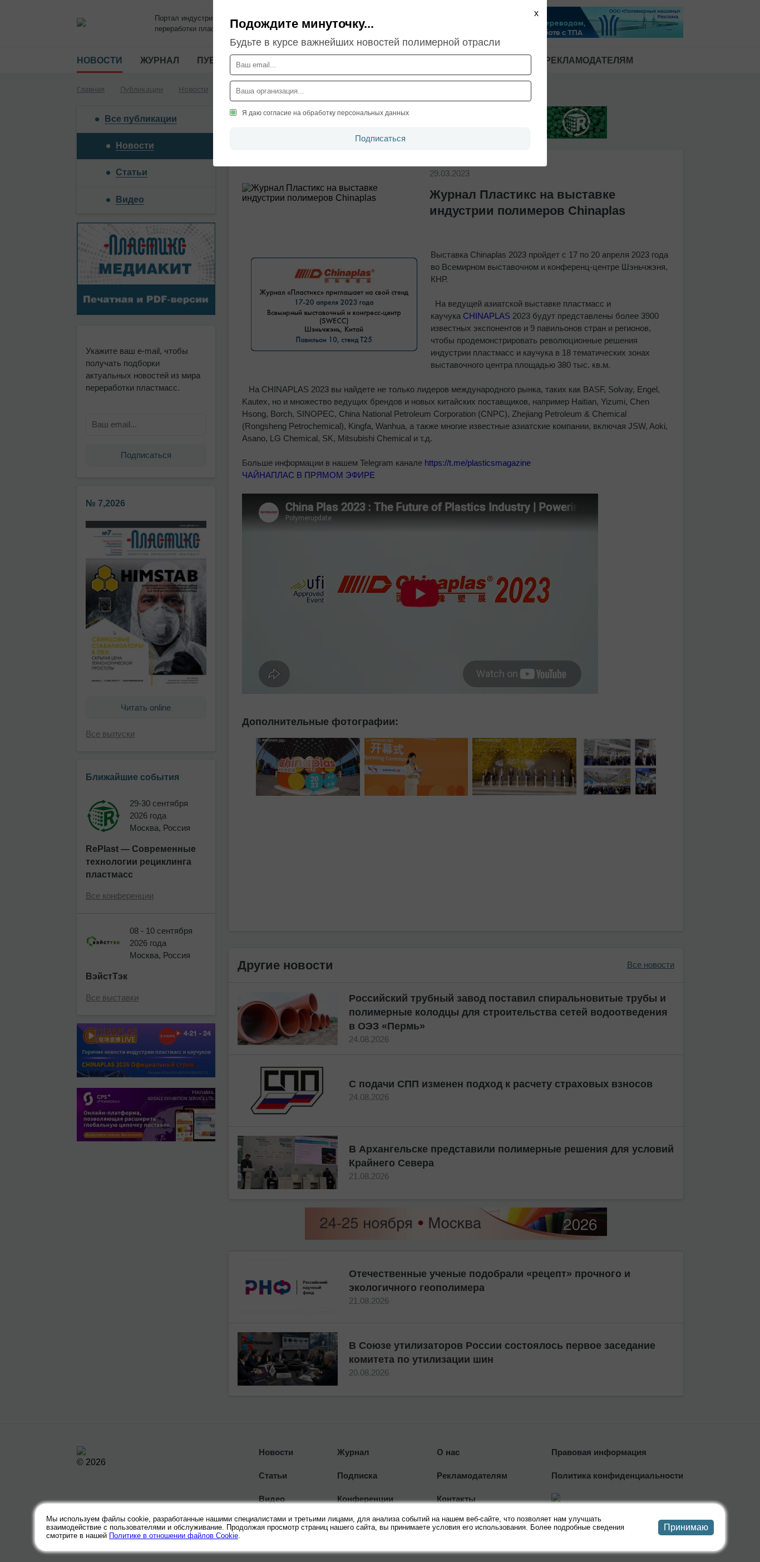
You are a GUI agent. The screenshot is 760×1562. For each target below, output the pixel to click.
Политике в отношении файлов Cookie (173, 1535)
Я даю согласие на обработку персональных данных (325, 113)
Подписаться (380, 138)
